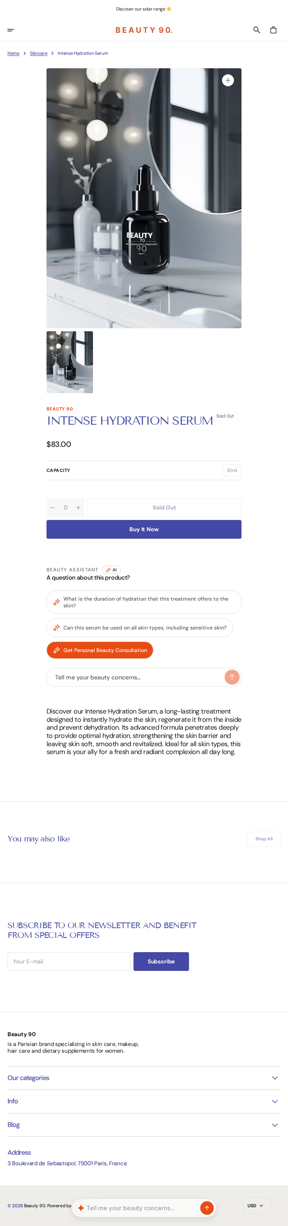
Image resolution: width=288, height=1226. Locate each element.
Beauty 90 (34, 1206)
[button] (16, 30)
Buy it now (144, 529)
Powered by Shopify (67, 1206)
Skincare (39, 53)
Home (14, 53)
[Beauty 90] (144, 30)
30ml (234, 471)
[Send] (207, 1208)
